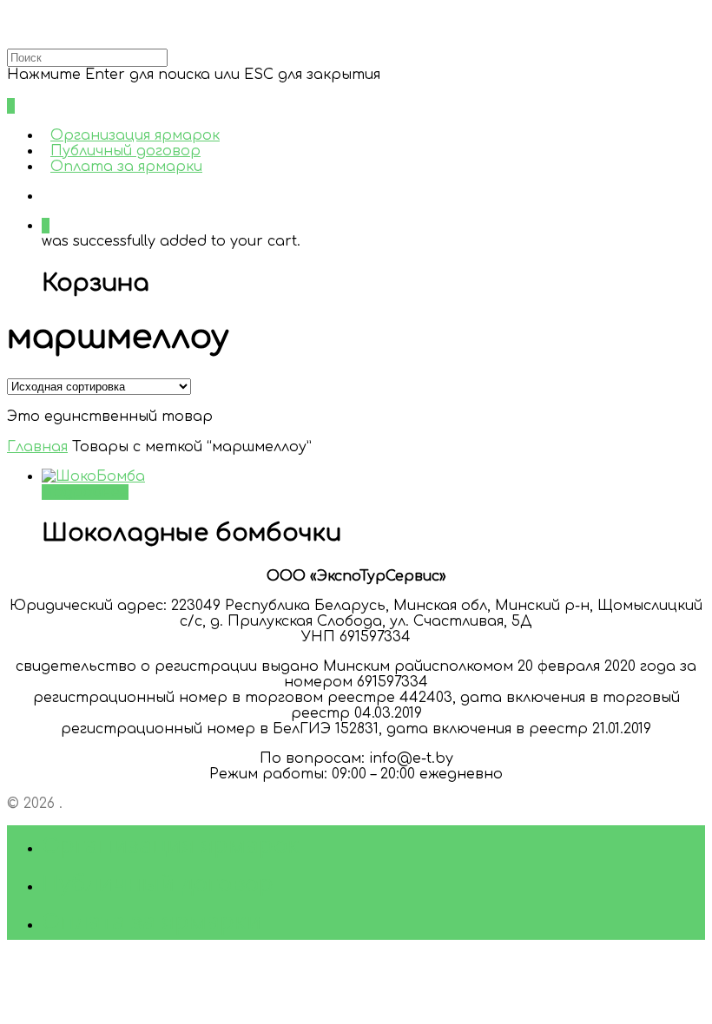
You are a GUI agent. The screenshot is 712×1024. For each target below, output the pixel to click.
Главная (37, 447)
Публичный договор (125, 151)
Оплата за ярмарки (126, 166)
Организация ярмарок (135, 135)
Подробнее (85, 492)
